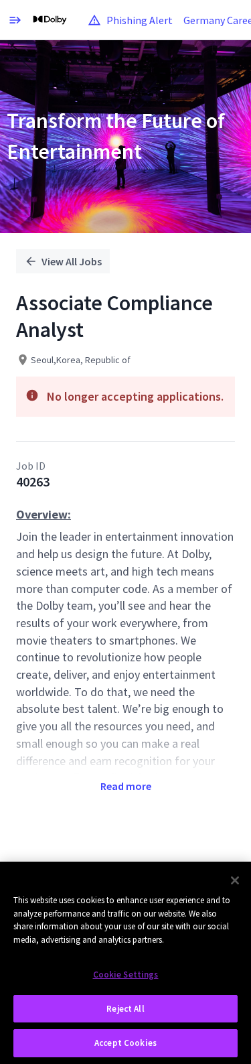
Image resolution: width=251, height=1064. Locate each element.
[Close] (235, 880)
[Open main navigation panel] (14, 20)
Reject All (125, 1008)
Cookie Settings (126, 974)
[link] (50, 20)
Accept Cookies (125, 1043)
